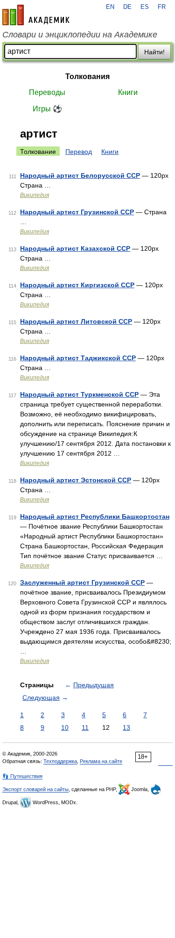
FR (162, 7)
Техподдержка (60, 761)
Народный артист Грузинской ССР (77, 212)
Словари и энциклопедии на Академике (79, 34)
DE (127, 7)
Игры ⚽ (47, 109)
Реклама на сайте (101, 761)
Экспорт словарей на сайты (35, 789)
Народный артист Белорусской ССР (80, 175)
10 (65, 727)
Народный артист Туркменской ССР (79, 394)
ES (144, 7)
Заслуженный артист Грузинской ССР (82, 582)
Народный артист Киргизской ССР (77, 285)
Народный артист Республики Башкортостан (94, 516)
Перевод (78, 151)
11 (85, 727)
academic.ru (36, 15)
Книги (128, 92)
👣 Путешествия (22, 776)
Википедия (34, 195)
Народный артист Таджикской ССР (78, 358)
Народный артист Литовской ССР (76, 321)
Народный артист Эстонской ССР (75, 480)
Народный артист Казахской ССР (75, 248)
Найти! (154, 52)
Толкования (87, 76)
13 (126, 727)
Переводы (47, 92)
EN (110, 7)
